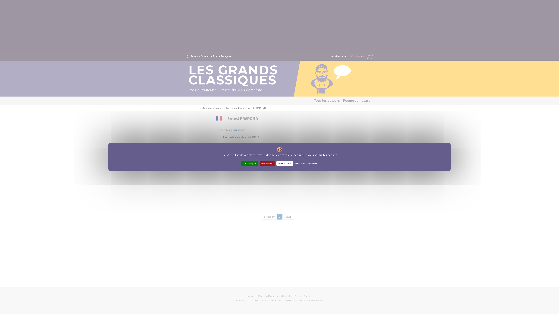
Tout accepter (250, 163)
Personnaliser (285, 163)
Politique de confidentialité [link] (306, 163)
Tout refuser (267, 163)
